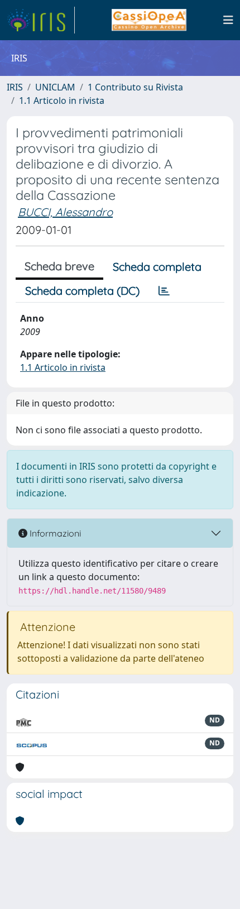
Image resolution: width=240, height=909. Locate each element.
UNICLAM (55, 87)
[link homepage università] (149, 20)
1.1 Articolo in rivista (61, 100)
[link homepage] (41, 20)
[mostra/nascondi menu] (228, 20)
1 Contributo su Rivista (135, 87)
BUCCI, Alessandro (65, 212)
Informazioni (54, 533)
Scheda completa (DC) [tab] (82, 291)
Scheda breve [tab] (59, 266)
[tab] (164, 291)
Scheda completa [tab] (157, 267)
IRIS (15, 87)
